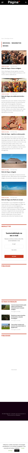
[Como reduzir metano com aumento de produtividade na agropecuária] (5, 326)
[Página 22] (14, 2)
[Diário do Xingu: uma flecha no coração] (14, 189)
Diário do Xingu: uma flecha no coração (12, 200)
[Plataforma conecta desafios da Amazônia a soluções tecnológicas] (5, 317)
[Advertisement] (14, 21)
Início (2, 38)
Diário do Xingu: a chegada (8, 172)
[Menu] (2, 2)
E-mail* (14, 244)
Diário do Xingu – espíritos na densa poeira (13, 134)
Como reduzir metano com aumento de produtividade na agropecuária (18, 326)
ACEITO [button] (17, 450)
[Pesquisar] (26, 2)
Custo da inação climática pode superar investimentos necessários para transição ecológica (18, 307)
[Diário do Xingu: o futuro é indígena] (14, 57)
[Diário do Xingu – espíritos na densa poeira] (14, 123)
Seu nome (14, 250)
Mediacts (18, 415)
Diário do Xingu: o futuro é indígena (11, 68)
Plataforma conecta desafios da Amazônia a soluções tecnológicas (18, 317)
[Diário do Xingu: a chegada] (14, 161)
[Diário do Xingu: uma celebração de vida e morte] (14, 85)
